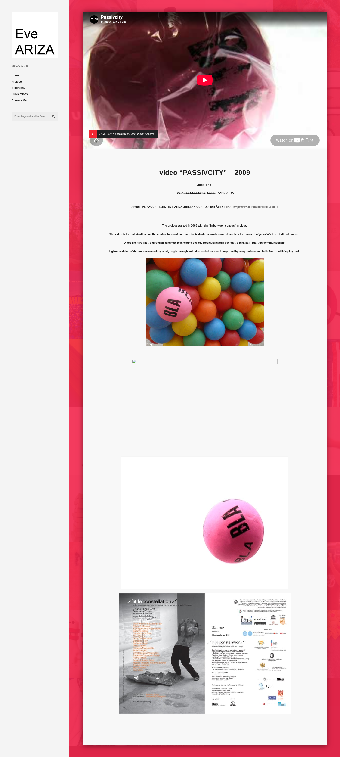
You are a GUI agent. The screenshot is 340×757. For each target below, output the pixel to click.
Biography (18, 88)
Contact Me (19, 100)
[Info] (98, 80)
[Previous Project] (293, 80)
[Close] (311, 80)
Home (15, 75)
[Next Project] (302, 80)
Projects (17, 81)
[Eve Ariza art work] (35, 54)
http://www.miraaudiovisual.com (255, 207)
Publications (20, 94)
